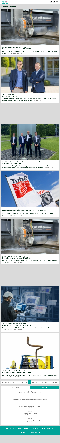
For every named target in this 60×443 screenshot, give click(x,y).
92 (33, 382)
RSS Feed (48, 428)
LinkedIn (42, 428)
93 (36, 382)
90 (26, 382)
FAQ (53, 428)
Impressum (20, 428)
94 (39, 382)
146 (46, 382)
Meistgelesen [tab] (15, 387)
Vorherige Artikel (6, 382)
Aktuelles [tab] (44, 387)
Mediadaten (35, 428)
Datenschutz (27, 428)
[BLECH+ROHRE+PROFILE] (4, 2)
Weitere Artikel (53, 382)
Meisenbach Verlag (11, 428)
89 (23, 382)
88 (19, 382)
